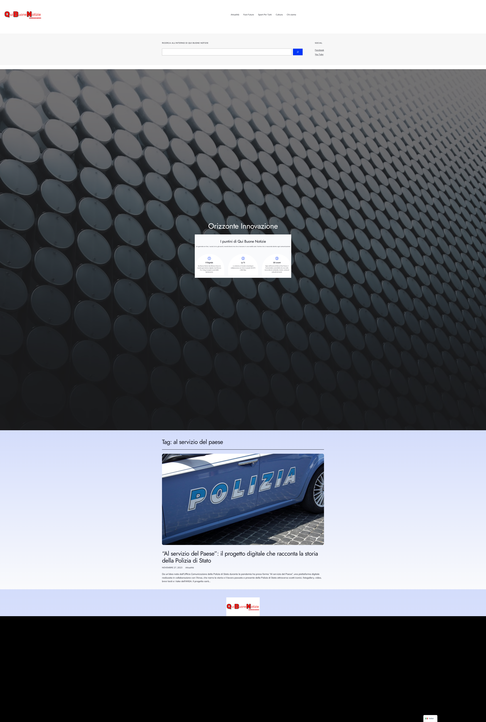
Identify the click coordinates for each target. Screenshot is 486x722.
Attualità (189, 567)
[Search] (298, 52)
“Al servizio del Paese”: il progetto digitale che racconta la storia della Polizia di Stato (240, 557)
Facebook (319, 50)
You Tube (319, 54)
